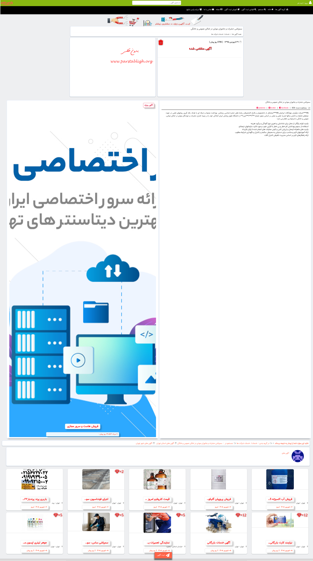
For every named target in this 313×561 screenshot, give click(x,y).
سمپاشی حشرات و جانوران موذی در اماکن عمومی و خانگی (199, 443)
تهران (303, 503)
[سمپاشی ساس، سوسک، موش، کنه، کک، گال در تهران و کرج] (96, 522)
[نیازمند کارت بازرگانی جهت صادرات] (280, 520)
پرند (53, 503)
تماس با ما (208, 9)
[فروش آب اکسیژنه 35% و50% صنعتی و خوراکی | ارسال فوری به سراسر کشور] (280, 479)
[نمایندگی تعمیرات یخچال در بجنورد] (157, 523)
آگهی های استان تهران (165, 443)
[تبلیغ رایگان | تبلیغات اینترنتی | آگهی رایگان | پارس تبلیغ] (7, 5)
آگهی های (285, 453)
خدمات (226, 34)
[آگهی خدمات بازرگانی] (218, 523)
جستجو (260, 9)
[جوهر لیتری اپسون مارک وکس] (34, 523)
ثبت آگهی (161, 555)
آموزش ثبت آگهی (230, 9)
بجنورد (168, 546)
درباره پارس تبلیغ (193, 9)
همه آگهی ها (236, 34)
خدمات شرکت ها (217, 34)
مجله (218, 9)
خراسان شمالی (177, 546)
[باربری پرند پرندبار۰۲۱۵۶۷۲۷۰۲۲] (34, 479)
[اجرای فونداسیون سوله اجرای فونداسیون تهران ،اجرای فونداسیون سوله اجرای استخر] (96, 479)
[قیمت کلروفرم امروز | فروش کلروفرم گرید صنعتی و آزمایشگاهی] (157, 479)
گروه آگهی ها (280, 9)
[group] (82, 269)
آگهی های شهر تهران (144, 443)
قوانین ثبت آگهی (247, 9)
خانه (269, 9)
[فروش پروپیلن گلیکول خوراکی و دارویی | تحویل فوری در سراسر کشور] (218, 479)
